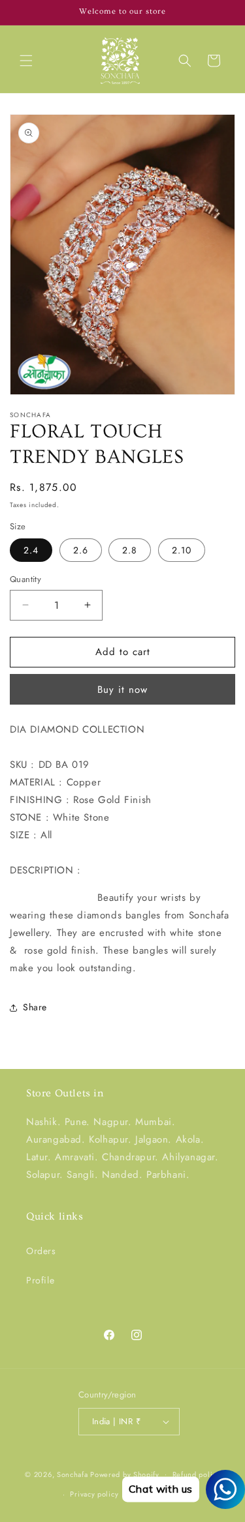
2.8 (129, 550)
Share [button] (35, 1007)
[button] (26, 60)
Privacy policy (94, 1494)
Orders (41, 1250)
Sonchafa (72, 1474)
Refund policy (196, 1474)
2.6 (80, 550)
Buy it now (122, 689)
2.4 (31, 550)
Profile (40, 1280)
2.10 (181, 550)
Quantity (25, 579)
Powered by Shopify (124, 1474)
